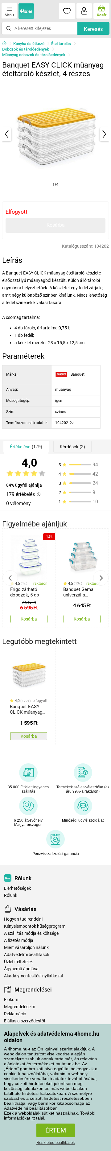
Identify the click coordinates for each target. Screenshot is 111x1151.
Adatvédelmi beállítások (26, 954)
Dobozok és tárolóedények (25, 49)
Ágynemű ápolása (21, 969)
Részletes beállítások (55, 1142)
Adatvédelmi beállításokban (31, 1108)
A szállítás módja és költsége (31, 933)
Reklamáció (15, 1014)
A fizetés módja (18, 940)
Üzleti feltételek (18, 961)
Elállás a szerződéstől (24, 1021)
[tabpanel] (55, 134)
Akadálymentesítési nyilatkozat (34, 976)
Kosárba (56, 225)
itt (33, 1118)
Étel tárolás (61, 43)
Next (101, 578)
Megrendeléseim (19, 1007)
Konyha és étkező (28, 43)
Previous (10, 578)
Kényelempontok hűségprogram (34, 926)
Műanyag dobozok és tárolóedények (33, 54)
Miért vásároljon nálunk (26, 947)
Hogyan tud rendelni (23, 919)
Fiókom (11, 999)
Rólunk (10, 895)
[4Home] (6, 44)
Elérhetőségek (17, 888)
